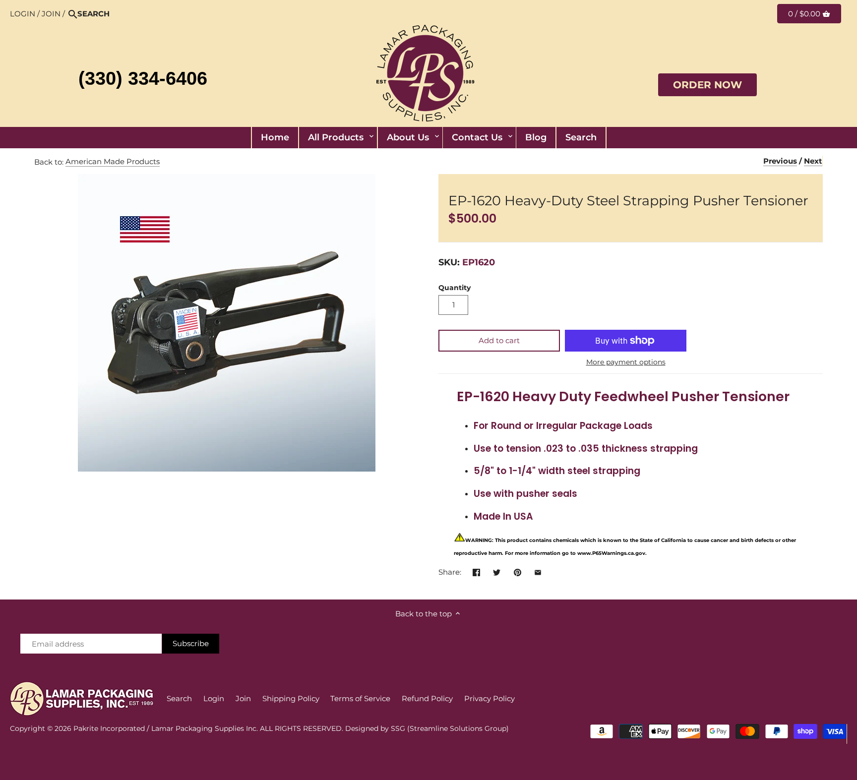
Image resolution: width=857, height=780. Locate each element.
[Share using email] (538, 571)
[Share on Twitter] (496, 571)
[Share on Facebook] (476, 571)
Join (51, 13)
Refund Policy (427, 698)
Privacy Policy (489, 698)
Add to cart (499, 340)
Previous (780, 161)
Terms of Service (360, 698)
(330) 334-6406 (142, 78)
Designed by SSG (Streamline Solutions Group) (427, 728)
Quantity (454, 288)
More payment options (626, 362)
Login (22, 13)
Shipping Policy (290, 698)
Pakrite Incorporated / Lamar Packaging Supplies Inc (164, 728)
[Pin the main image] (517, 571)
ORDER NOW (707, 85)
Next (813, 161)
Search (179, 698)
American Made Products (112, 161)
